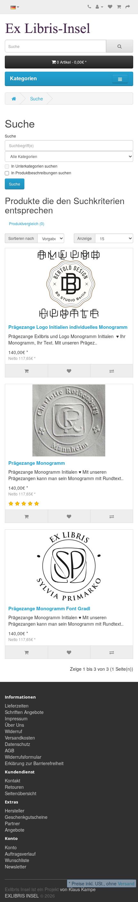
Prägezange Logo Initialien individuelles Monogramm (67, 326)
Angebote (14, 830)
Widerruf (13, 731)
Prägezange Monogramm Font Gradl (49, 608)
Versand (126, 883)
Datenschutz (17, 744)
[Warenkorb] (119, 6)
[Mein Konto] (99, 6)
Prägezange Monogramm (36, 462)
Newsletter (15, 866)
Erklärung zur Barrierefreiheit (34, 763)
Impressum (16, 718)
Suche (36, 98)
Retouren (14, 787)
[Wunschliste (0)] (110, 6)
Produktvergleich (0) (26, 223)
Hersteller (14, 810)
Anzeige (84, 238)
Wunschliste (17, 860)
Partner (12, 823)
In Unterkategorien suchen (34, 166)
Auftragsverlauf (20, 854)
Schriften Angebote (24, 712)
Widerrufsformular (23, 757)
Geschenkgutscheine (26, 817)
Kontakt (12, 780)
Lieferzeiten (17, 705)
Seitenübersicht (20, 793)
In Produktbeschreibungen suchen (41, 172)
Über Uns (14, 725)
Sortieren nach (21, 238)
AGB (9, 750)
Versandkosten (20, 737)
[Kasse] (127, 6)
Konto (11, 847)
